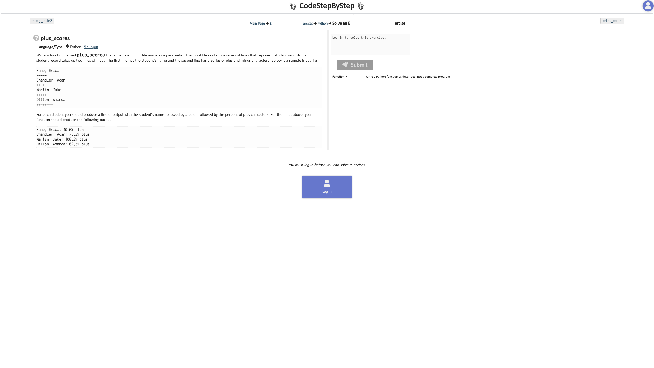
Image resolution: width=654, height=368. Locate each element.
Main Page (257, 24)
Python (323, 24)
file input (91, 47)
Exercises (291, 24)
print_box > (612, 21)
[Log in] (648, 6)
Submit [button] (359, 65)
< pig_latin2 (42, 21)
